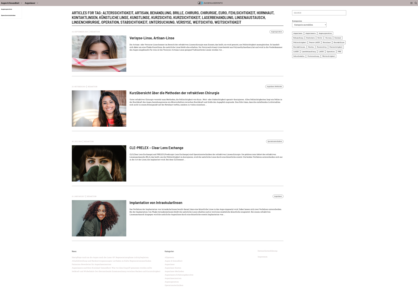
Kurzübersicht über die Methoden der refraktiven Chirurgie (174, 92)
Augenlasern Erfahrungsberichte (179, 275)
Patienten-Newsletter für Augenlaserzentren (91, 264)
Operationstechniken (8, 15)
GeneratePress (223, 299)
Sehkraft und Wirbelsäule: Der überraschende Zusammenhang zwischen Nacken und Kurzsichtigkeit (116, 271)
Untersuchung (313, 56)
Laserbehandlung (309, 52)
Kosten (311, 47)
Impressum (262, 257)
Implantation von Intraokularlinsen (156, 202)
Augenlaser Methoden (274, 86)
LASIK (321, 52)
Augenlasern (310, 33)
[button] (416, 3)
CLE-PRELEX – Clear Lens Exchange (156, 147)
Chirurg (328, 38)
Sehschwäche (298, 56)
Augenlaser (30, 3)
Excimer (338, 38)
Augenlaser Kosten (173, 268)
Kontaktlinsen (299, 47)
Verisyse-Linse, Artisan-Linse (152, 37)
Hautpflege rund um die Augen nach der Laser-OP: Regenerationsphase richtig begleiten (110, 257)
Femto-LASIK (314, 42)
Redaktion (95, 32)
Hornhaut (327, 42)
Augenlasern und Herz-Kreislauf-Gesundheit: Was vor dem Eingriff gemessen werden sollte (112, 268)
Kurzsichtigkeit (336, 47)
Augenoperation (6, 9)
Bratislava (310, 38)
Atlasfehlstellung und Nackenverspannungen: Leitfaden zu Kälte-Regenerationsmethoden (111, 261)
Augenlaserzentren (173, 278)
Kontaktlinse (339, 42)
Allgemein (169, 257)
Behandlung (298, 38)
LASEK (296, 52)
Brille (320, 38)
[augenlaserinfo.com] (210, 3)
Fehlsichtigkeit (299, 42)
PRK (339, 52)
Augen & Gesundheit (10, 3)
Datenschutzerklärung (267, 251)
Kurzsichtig (322, 47)
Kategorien (297, 21)
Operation (331, 52)
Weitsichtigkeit (328, 56)
